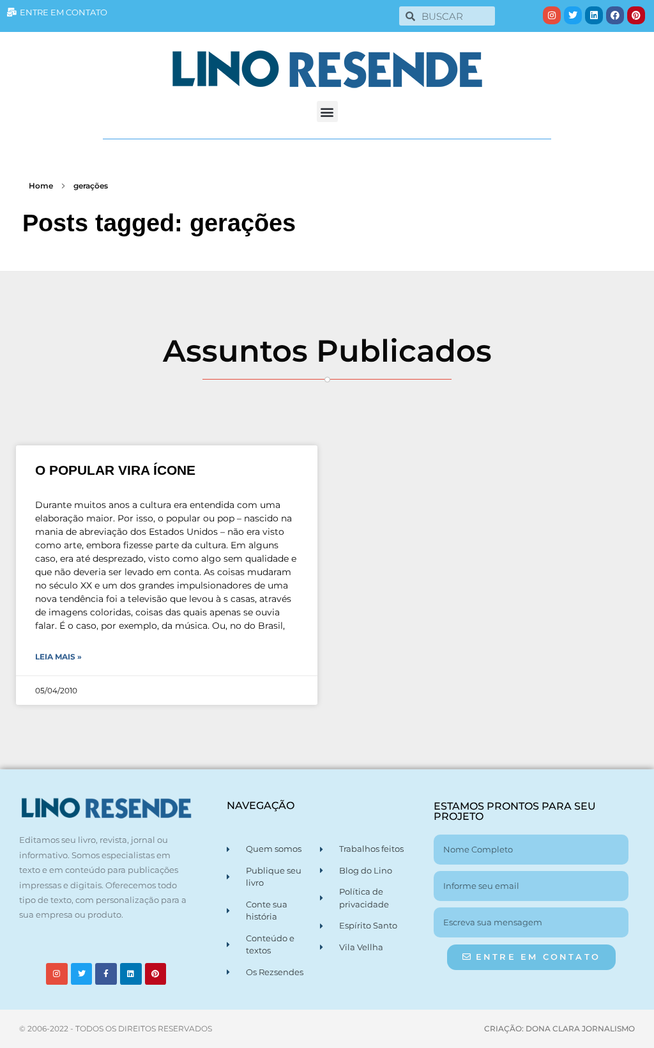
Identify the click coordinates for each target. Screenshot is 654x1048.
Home (41, 185)
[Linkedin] (594, 15)
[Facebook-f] (106, 974)
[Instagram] (552, 15)
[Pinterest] (636, 15)
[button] (327, 111)
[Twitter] (573, 15)
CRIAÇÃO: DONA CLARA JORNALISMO (559, 1028)
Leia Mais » (58, 656)
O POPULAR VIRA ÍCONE (115, 470)
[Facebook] (615, 15)
